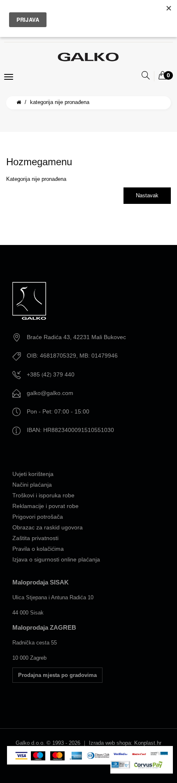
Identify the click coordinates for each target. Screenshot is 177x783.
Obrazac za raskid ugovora (47, 527)
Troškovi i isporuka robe (43, 495)
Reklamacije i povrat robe (45, 506)
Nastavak (147, 195)
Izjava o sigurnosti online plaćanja (56, 559)
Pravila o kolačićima (38, 548)
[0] (162, 76)
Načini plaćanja (32, 484)
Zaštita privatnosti (35, 538)
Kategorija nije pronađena (59, 102)
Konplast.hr (147, 743)
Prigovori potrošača (37, 516)
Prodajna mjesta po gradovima (57, 675)
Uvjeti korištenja (33, 474)
